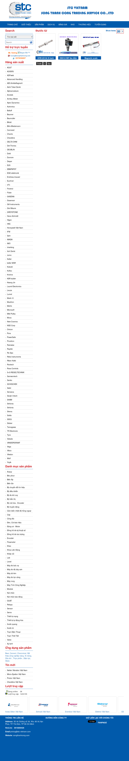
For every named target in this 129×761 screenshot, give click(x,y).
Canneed (10, 130)
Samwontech (12, 376)
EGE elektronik (13, 173)
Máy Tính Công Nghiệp (16, 585)
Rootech (10, 364)
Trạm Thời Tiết (13, 636)
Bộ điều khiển (12, 491)
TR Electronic (12, 431)
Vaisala (10, 438)
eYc (8, 184)
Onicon (10, 329)
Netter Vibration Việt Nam (17, 670)
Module (10, 589)
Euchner (10, 181)
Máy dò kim (11, 573)
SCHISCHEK (12, 384)
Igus (8, 235)
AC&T (9, 67)
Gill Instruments (13, 204)
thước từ (10, 628)
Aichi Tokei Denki (14, 87)
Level (9, 561)
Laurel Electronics (14, 286)
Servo (9, 612)
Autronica (11, 106)
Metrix (9, 306)
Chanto (10, 134)
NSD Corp (11, 325)
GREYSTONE (12, 212)
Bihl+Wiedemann (14, 126)
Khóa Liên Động (13, 550)
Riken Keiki (11, 360)
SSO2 (9, 419)
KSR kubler (11, 278)
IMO (8, 243)
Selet (9, 388)
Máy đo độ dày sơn (14, 569)
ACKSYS (10, 71)
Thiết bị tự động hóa (15, 620)
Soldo (9, 415)
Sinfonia (10, 403)
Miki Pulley (11, 313)
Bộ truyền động (13, 507)
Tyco (9, 435)
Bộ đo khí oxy (12, 495)
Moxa (9, 317)
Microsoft (10, 310)
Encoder (10, 538)
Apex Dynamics (13, 102)
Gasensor (11, 200)
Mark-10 (10, 298)
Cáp (8, 514)
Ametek (10, 95)
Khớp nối (10, 553)
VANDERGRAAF (13, 442)
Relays (9, 604)
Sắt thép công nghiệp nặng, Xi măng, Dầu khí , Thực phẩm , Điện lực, (18, 656)
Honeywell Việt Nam (15, 227)
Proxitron (10, 341)
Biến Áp (10, 479)
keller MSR (11, 263)
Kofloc (9, 270)
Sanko (9, 380)
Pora (9, 333)
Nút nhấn (10, 593)
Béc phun (11, 475)
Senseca (10, 392)
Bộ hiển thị (11, 499)
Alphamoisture (13, 91)
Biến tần (10, 483)
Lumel (9, 294)
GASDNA (10, 196)
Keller (9, 259)
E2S (8, 165)
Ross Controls (12, 368)
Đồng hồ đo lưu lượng (15, 534)
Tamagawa (11, 427)
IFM (8, 231)
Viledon (10, 454)
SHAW (9, 399)
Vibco (9, 450)
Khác (9, 546)
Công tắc (10, 518)
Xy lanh (10, 643)
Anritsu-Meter (12, 98)
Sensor (10, 608)
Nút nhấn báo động (14, 596)
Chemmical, (22, 653)
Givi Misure (11, 208)
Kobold (10, 267)
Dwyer (9, 161)
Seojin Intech (12, 395)
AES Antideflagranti (14, 83)
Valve (9, 639)
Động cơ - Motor (13, 526)
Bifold (9, 122)
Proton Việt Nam (13, 678)
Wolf (9, 458)
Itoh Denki (11, 251)
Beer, (7, 653)
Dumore (10, 157)
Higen (9, 220)
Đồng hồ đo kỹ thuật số (16, 530)
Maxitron (10, 302)
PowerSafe (11, 337)
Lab (8, 557)
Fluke (9, 192)
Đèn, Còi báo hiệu (14, 522)
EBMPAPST (11, 169)
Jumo (9, 255)
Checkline (11, 138)
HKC (9, 224)
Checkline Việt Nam (15, 682)
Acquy (9, 471)
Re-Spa (10, 353)
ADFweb (10, 75)
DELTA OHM (12, 141)
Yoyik (9, 462)
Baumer (10, 114)
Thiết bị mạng (12, 616)
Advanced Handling (15, 79)
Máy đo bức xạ (13, 565)
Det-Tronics (11, 145)
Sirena (9, 411)
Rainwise (10, 345)
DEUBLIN (11, 149)
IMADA (9, 239)
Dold (9, 153)
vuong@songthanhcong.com (20, 56)
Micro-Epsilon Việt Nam (16, 674)
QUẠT (9, 600)
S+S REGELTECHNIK (15, 372)
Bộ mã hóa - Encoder (15, 503)
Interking (10, 247)
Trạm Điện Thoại (13, 632)
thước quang (12, 624)
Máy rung (11, 581)
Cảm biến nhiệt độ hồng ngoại (19, 510)
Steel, (7, 661)
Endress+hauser (13, 177)
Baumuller (11, 118)
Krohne (10, 274)
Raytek (10, 349)
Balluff (9, 110)
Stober (9, 423)
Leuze (9, 290)
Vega (9, 446)
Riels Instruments (14, 356)
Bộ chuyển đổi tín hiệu (16, 487)
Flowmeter (11, 542)
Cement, (13, 653)
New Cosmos (12, 321)
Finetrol (10, 188)
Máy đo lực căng (13, 577)
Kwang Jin (11, 282)
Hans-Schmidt (12, 216)
